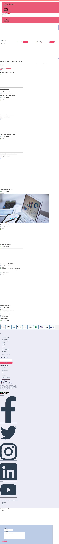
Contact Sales (8, 68)
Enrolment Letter (6, 20)
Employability (6, 8)
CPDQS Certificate (6, 22)
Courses (3, 1)
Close (1, 69)
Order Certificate (6, 18)
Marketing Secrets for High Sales (7, 263)
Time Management (4, 318)
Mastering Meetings (4, 89)
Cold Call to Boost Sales (5, 244)
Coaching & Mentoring (5, 311)
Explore (3, 16)
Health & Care (6, 9)
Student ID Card (6, 19)
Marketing (5, 11)
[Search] (41, 42)
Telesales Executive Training (6, 189)
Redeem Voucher (6, 21)
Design (5, 7)
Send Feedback (4, 541)
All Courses (5, 2)
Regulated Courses (7, 3)
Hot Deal (3, 14)
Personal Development (7, 12)
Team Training (4, 15)
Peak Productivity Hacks (5, 305)
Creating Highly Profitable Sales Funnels (8, 154)
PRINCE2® (5, 5)
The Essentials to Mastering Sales (7, 134)
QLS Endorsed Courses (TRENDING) (9, 4)
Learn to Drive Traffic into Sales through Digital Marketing (12, 270)
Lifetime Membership (6, 13)
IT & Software (6, 10)
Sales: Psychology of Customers (7, 114)
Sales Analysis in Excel (5, 224)
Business (5, 6)
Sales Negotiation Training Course (7, 95)
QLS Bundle (5, 17)
